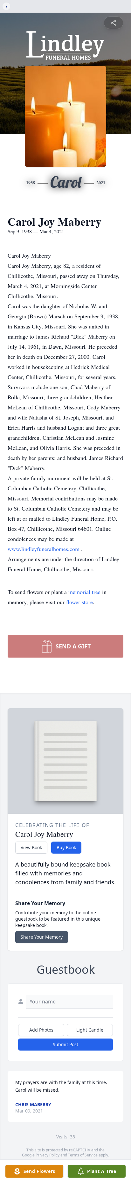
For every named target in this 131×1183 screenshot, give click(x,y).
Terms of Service (83, 1155)
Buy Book (66, 847)
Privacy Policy (47, 1155)
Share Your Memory (42, 937)
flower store (79, 602)
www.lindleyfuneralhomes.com (44, 549)
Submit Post (65, 1044)
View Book (31, 847)
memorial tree (84, 592)
